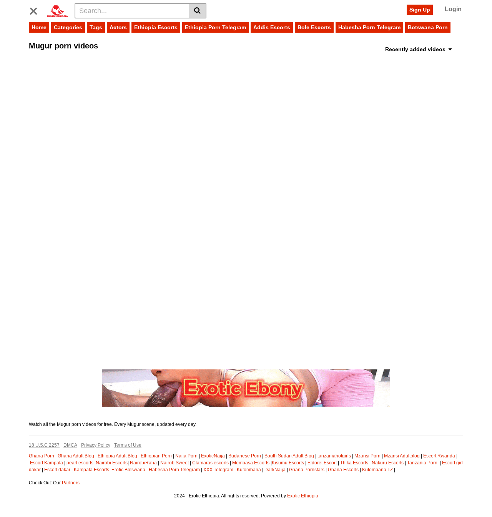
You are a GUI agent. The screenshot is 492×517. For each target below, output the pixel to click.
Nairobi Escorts (112, 462)
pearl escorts (79, 462)
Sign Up (419, 10)
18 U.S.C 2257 (44, 445)
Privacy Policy (95, 445)
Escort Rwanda (439, 456)
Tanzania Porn (423, 462)
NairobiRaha (143, 462)
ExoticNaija (213, 456)
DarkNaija (275, 469)
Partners (71, 482)
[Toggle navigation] (36, 9)
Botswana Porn (428, 27)
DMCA (70, 445)
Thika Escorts (354, 462)
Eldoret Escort (322, 462)
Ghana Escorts (343, 469)
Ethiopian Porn (156, 456)
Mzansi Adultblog (402, 456)
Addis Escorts (271, 27)
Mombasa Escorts (250, 462)
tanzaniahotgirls (334, 456)
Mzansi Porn (367, 456)
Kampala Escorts (91, 469)
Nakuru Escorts (388, 462)
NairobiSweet (174, 462)
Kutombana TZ (377, 469)
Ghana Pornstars (306, 469)
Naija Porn (186, 456)
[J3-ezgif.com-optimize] (246, 388)
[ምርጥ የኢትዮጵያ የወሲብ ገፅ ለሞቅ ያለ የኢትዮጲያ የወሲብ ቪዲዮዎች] (57, 10)
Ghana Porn (41, 456)
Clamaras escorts (210, 462)
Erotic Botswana (128, 469)
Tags (96, 27)
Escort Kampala (46, 462)
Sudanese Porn (244, 456)
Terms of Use (127, 445)
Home (39, 27)
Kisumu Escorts (288, 462)
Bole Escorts (314, 27)
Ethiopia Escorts (156, 27)
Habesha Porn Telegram (369, 27)
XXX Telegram (218, 469)
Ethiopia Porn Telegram (215, 27)
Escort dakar (57, 469)
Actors (118, 27)
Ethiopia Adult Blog (117, 456)
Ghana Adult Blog (76, 456)
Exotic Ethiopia (302, 496)
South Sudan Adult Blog (289, 456)
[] (197, 10)
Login (453, 9)
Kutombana (249, 469)
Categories (68, 27)
